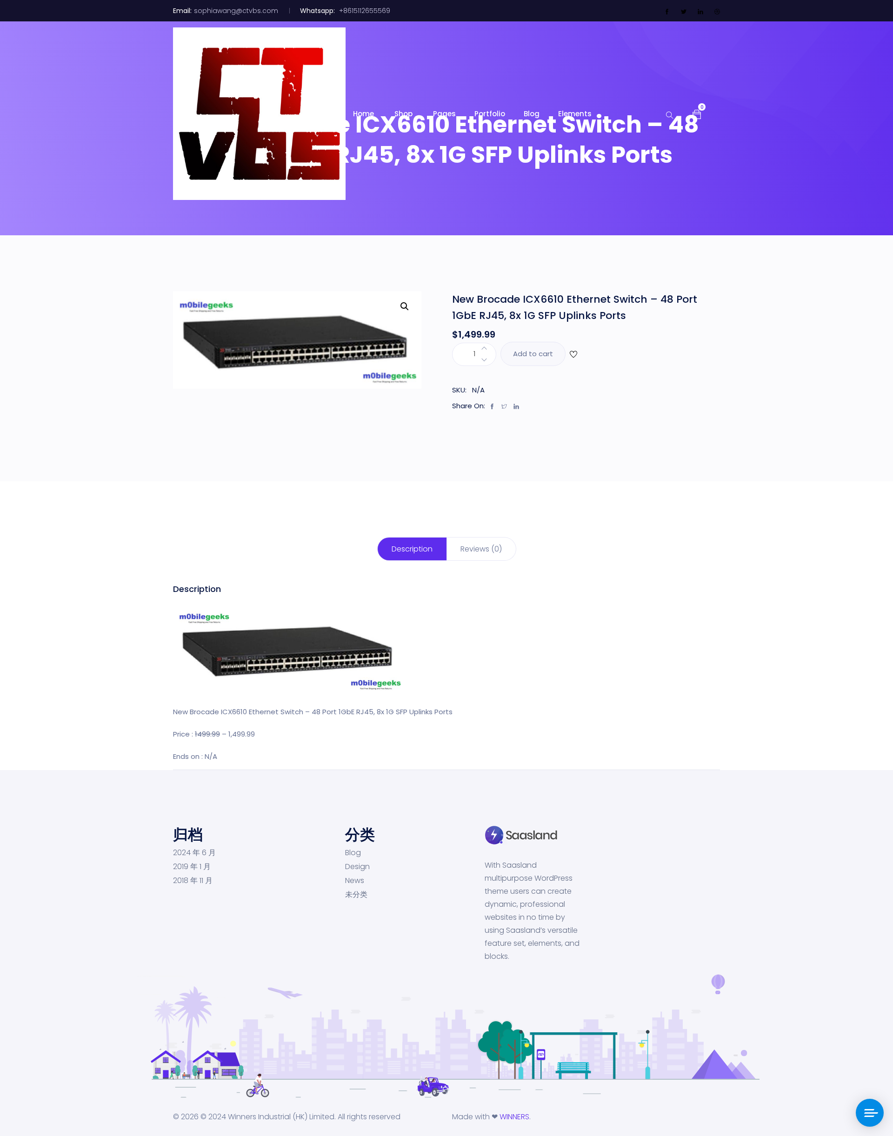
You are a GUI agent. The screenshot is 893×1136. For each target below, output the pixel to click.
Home (364, 114)
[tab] (412, 549)
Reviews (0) (481, 549)
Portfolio (489, 114)
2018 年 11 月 (193, 880)
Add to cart (533, 354)
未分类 (356, 894)
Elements (575, 114)
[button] (696, 114)
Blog (532, 114)
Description (412, 549)
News (354, 880)
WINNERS (514, 1116)
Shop (404, 114)
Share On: (468, 406)
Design (357, 866)
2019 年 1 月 (192, 866)
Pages (444, 114)
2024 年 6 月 (194, 852)
